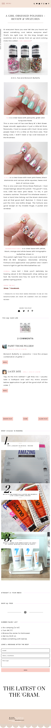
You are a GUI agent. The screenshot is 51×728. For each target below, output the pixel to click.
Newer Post (7, 418)
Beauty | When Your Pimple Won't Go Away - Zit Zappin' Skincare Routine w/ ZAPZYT (20, 543)
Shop (6, 288)
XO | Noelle (19, 717)
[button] (5, 3)
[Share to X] (24, 311)
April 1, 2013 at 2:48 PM (31, 372)
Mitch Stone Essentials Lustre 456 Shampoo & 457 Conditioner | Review (20, 495)
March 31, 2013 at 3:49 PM (17, 349)
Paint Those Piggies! (21, 346)
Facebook (15, 288)
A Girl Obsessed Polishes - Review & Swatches (25, 327)
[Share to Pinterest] (32, 311)
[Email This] (19, 311)
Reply (5, 362)
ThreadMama (16, 721)
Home (25, 418)
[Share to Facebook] (28, 311)
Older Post (43, 418)
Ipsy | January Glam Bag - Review (20, 445)
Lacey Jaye (14, 371)
